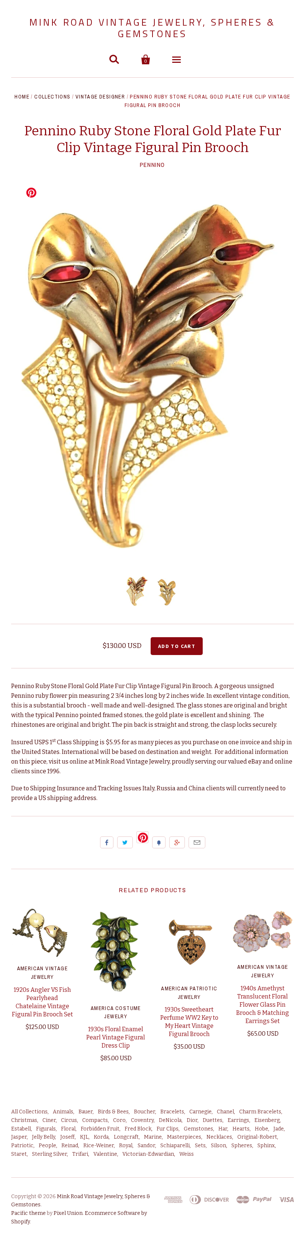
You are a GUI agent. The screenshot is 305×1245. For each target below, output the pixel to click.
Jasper (19, 1137)
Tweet (125, 842)
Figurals (46, 1129)
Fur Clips (168, 1129)
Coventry (142, 1120)
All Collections (29, 1112)
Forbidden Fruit (100, 1129)
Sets (200, 1145)
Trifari (80, 1154)
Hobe (261, 1129)
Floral (68, 1129)
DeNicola (170, 1120)
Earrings (238, 1120)
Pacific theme (28, 1213)
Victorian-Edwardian (148, 1154)
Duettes (212, 1120)
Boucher (144, 1112)
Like (106, 842)
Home (22, 96)
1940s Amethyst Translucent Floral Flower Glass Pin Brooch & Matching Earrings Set (262, 1005)
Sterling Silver (49, 1154)
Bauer (85, 1112)
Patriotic (22, 1145)
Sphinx (266, 1145)
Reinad (69, 1145)
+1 (177, 842)
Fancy (159, 842)
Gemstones (198, 1129)
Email (197, 842)
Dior (192, 1120)
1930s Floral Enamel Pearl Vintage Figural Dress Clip (115, 1037)
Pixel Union (68, 1213)
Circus (69, 1120)
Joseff (67, 1137)
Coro (119, 1120)
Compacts (95, 1120)
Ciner (49, 1120)
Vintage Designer (100, 96)
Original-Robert (257, 1137)
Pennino (152, 165)
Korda (101, 1137)
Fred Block (138, 1129)
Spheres (241, 1145)
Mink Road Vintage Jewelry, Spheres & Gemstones (152, 28)
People (47, 1145)
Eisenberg (267, 1120)
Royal (125, 1145)
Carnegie (200, 1112)
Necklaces (219, 1137)
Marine (153, 1137)
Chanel (225, 1112)
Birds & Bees (113, 1112)
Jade (278, 1129)
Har (222, 1129)
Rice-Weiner (98, 1145)
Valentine (105, 1154)
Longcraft (126, 1137)
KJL (84, 1137)
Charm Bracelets (260, 1112)
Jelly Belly (43, 1137)
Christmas (24, 1120)
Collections (52, 96)
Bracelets (172, 1112)
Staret (19, 1154)
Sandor (146, 1145)
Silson (218, 1145)
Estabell (21, 1129)
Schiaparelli (175, 1145)
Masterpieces (184, 1137)
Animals (63, 1112)
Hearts (241, 1129)
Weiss (186, 1154)
